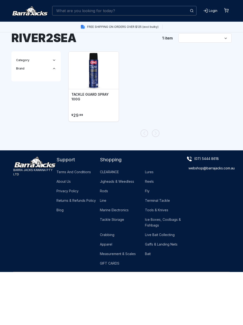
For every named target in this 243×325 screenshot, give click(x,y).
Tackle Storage (112, 219)
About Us (63, 181)
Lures (149, 172)
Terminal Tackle (157, 200)
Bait (148, 254)
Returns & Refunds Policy (76, 200)
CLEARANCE (109, 172)
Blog (60, 210)
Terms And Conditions (73, 172)
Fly (147, 191)
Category (22, 60)
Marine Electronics (114, 210)
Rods (104, 191)
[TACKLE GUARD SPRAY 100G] (94, 70)
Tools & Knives (156, 210)
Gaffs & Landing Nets (161, 244)
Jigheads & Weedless (117, 181)
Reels (149, 181)
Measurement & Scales (118, 254)
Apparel (106, 244)
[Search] (192, 10)
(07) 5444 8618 (206, 159)
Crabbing (107, 235)
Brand (20, 68)
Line (103, 200)
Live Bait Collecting (160, 235)
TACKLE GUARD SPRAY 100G (90, 96)
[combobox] (124, 10)
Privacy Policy (67, 191)
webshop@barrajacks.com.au (211, 168)
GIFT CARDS (109, 263)
